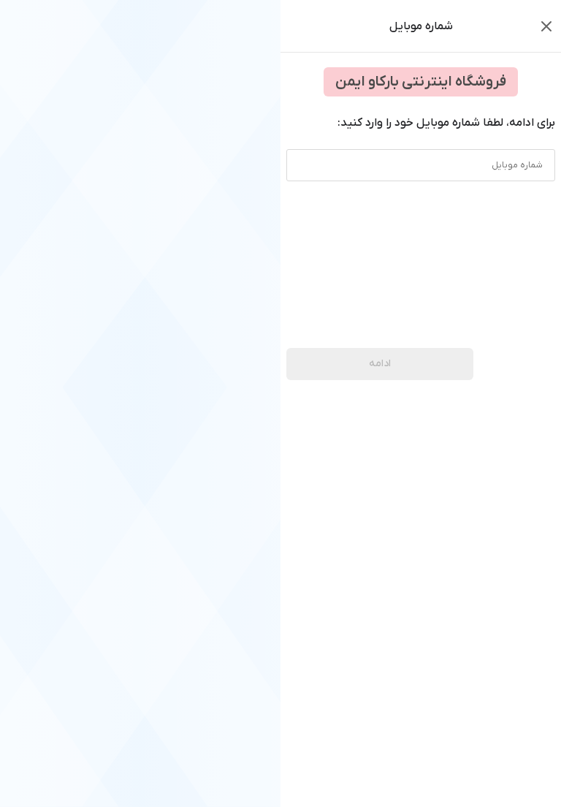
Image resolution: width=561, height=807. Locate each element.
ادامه (380, 364)
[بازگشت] (546, 26)
